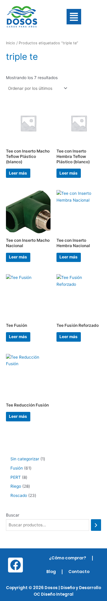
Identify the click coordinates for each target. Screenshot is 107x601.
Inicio (10, 43)
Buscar (12, 515)
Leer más (18, 173)
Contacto (78, 572)
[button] (74, 17)
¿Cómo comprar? (67, 558)
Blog (51, 572)
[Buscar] (96, 525)
